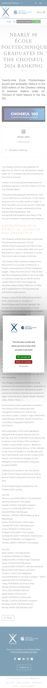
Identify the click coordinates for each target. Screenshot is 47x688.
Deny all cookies (23, 362)
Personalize (23, 366)
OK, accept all (23, 357)
